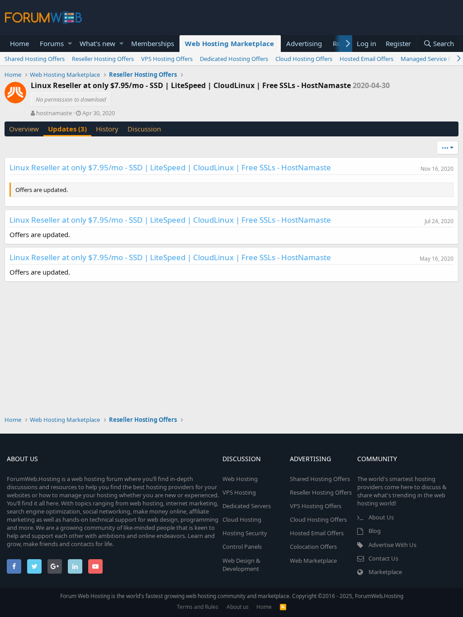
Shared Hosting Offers (35, 59)
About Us (381, 517)
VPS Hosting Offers (167, 59)
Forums (52, 43)
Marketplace (385, 572)
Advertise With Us (392, 545)
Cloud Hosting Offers (303, 59)
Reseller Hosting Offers (103, 59)
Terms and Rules (197, 607)
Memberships (152, 43)
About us (238, 607)
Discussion (144, 128)
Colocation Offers (313, 546)
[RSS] (283, 607)
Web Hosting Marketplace (229, 43)
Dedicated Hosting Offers (234, 59)
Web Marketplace (313, 560)
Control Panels (242, 546)
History (107, 128)
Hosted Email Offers (366, 59)
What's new (97, 43)
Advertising (304, 43)
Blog (375, 531)
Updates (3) (67, 128)
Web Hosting (240, 479)
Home (19, 43)
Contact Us (383, 558)
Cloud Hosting (241, 519)
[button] (70, 43)
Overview (24, 128)
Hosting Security (244, 533)
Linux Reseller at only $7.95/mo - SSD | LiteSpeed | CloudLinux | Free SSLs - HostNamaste (170, 167)
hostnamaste (54, 113)
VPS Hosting (239, 492)
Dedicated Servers (246, 506)
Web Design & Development (241, 564)
